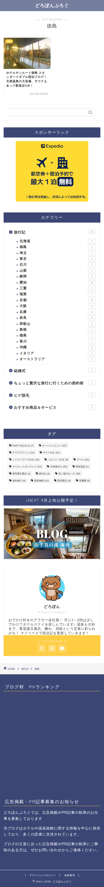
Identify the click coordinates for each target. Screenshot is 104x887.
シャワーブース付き (25, 459)
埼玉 (56, 253)
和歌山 (56, 324)
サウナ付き (51, 452)
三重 (56, 288)
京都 (56, 300)
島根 (56, 329)
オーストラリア (56, 359)
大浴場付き (58, 466)
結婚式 (53, 371)
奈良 (56, 318)
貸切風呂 (64, 480)
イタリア (56, 353)
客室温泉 (82, 466)
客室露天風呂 (21, 473)
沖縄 (56, 347)
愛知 (56, 282)
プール (83, 459)
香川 (56, 341)
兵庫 (56, 312)
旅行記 (53, 232)
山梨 (56, 270)
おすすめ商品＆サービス (53, 407)
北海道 (56, 241)
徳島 (56, 335)
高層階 (84, 480)
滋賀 (56, 294)
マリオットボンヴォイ (27, 466)
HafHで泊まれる (23, 445)
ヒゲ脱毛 (53, 395)
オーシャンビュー (54, 445)
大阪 (56, 306)
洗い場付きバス (69, 473)
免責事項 (69, 875)
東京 (56, 259)
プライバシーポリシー (42, 875)
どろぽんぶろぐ (52, 5)
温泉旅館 (41, 480)
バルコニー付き (58, 459)
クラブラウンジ (23, 452)
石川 (56, 264)
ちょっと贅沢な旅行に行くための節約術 (53, 383)
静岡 (56, 276)
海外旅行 (19, 480)
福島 (56, 247)
